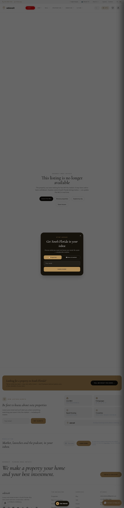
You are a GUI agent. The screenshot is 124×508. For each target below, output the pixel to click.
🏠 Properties (53, 257)
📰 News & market (71, 257)
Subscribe (62, 269)
